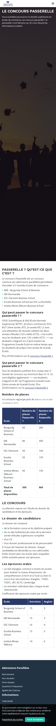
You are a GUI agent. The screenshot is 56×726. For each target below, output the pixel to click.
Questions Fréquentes (12, 686)
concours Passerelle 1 (41, 355)
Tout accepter (35, 719)
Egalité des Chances (11, 690)
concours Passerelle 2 (36, 387)
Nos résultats (8, 678)
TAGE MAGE (7, 701)
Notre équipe (8, 682)
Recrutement (8, 674)
